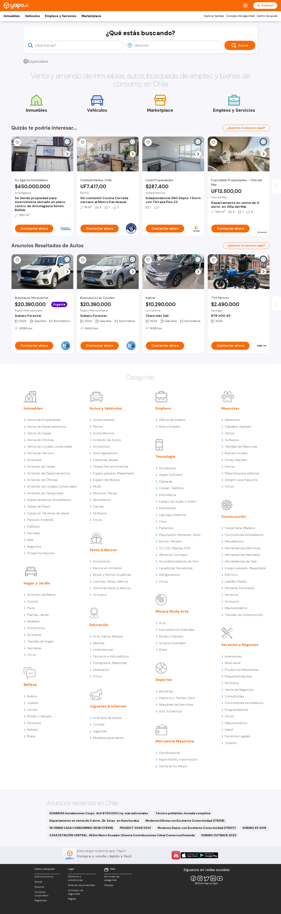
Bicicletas (166, 691)
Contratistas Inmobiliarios (244, 535)
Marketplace (91, 16)
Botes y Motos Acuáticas (112, 575)
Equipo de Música (106, 480)
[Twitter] (206, 878)
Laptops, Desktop (172, 515)
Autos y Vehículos (105, 408)
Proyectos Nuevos (41, 553)
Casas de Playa (38, 506)
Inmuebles (12, 16)
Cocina (32, 601)
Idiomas (99, 643)
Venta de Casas (39, 433)
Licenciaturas (103, 649)
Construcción (233, 516)
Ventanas (34, 648)
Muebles (33, 621)
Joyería (32, 703)
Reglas (72, 898)
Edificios (33, 526)
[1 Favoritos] (148, 260)
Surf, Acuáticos (170, 711)
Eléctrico (231, 575)
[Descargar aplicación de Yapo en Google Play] (208, 855)
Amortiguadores (105, 453)
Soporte (39, 886)
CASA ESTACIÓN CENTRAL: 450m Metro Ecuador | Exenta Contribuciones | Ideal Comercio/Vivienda (122, 835)
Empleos (163, 408)
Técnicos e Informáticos (111, 656)
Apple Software (170, 475)
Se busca (34, 635)
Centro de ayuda (267, 16)
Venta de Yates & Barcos (112, 588)
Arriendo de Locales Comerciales (52, 486)
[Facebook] (193, 878)
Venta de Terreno (40, 453)
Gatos (229, 433)
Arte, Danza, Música (108, 636)
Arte (162, 623)
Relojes (32, 729)
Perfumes (34, 723)
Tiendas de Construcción (244, 615)
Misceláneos (234, 541)
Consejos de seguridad (240, 16)
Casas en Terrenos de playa (48, 513)
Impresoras (167, 508)
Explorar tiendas (214, 16)
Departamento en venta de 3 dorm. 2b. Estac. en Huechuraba (94, 820)
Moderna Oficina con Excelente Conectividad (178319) (184, 820)
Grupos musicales (172, 643)
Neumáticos (102, 500)
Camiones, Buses (105, 460)
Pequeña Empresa (238, 676)
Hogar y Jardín (37, 583)
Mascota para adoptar (242, 473)
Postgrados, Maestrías (110, 663)
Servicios (231, 594)
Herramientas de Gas (241, 561)
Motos (98, 426)
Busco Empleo (169, 426)
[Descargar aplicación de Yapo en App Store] (190, 855)
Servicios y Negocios (240, 644)
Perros (230, 466)
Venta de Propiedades (44, 420)
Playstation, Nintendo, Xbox (180, 535)
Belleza (30, 684)
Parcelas (33, 533)
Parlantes (166, 528)
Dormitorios (36, 628)
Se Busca (100, 513)
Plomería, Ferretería (239, 588)
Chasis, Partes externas (110, 466)
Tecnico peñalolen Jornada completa (183, 813)
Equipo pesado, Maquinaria (113, 473)
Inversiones (233, 656)
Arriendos (34, 460)
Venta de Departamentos (46, 426)
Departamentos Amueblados (49, 500)
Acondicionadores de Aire (178, 561)
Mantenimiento (236, 608)
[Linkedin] (213, 878)
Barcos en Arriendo (107, 568)
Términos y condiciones (75, 878)
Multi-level (232, 663)
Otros (31, 655)
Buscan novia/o (236, 453)
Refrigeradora (169, 575)
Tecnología (165, 456)
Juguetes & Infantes (107, 706)
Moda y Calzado (39, 716)
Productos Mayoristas (241, 670)
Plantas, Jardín (38, 615)
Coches (99, 724)
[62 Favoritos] (148, 142)
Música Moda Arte (172, 611)
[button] (67, 154)
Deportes (164, 679)
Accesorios (101, 446)
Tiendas (108, 885)
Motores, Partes (105, 493)
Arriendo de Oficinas (42, 480)
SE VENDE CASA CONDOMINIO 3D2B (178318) (81, 828)
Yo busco (100, 594)
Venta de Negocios (239, 690)
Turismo (231, 743)
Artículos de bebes (107, 718)
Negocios (34, 546)
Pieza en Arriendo (40, 520)
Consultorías (234, 696)
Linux (163, 521)
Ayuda (38, 881)
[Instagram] (200, 878)
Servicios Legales (237, 736)
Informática (167, 495)
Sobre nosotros (44, 876)
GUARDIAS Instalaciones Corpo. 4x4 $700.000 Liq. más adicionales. (99, 813)
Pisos (31, 608)
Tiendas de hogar (40, 641)
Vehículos (32, 16)
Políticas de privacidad (81, 885)
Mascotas (230, 408)
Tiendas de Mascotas (241, 446)
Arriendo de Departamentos (48, 473)
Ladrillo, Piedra (235, 581)
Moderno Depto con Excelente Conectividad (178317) (197, 828)
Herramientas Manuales (242, 555)
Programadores (236, 709)
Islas (30, 540)
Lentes (32, 709)
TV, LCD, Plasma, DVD (174, 548)
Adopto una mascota (241, 480)
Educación (98, 624)
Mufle (97, 486)
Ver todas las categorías (112, 878)
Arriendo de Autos (107, 440)
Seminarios (101, 670)
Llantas (98, 506)
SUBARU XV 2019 (254, 828)
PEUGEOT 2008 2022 (135, 828)
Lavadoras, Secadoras (176, 568)
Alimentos (232, 420)
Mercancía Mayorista (175, 741)
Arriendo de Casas (41, 466)
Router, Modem (170, 541)
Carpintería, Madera (240, 528)
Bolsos (32, 696)
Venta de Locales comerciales (49, 446)
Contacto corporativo (42, 893)
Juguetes (100, 731)
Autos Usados (103, 420)
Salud (229, 729)
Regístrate (41, 900)
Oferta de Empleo (172, 420)
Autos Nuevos (103, 433)
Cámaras (165, 481)
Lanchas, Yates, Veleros (110, 581)
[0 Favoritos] (17, 142)
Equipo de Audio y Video (177, 501)
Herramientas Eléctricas (243, 548)
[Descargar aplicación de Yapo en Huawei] (176, 855)
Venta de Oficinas (40, 440)
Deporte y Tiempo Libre (177, 698)
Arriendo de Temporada (45, 493)
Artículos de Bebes (41, 594)
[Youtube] (219, 878)
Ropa (31, 736)
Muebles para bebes (108, 738)
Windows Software (173, 555)
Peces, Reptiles (236, 460)
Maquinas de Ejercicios (176, 704)
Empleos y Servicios (60, 16)
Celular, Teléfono (171, 488)
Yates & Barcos (103, 549)
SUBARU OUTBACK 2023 (218, 835)
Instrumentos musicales (177, 629)
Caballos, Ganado (238, 426)
